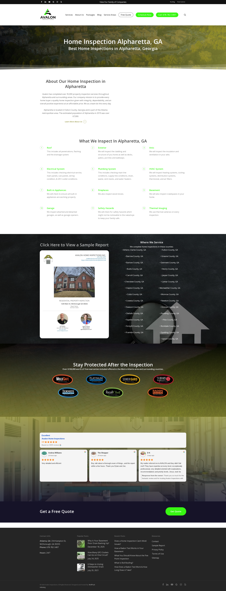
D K (148, 453)
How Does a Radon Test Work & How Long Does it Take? (130, 568)
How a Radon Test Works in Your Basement (129, 550)
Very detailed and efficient (51, 463)
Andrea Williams (55, 453)
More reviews (113, 484)
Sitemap (155, 558)
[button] (175, 511)
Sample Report (158, 545)
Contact (155, 541)
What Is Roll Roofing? (123, 562)
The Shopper (103, 453)
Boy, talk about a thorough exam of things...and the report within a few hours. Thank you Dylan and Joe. (113, 464)
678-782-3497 (49, 547)
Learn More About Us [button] (73, 122)
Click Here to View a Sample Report (74, 245)
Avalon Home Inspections (53, 439)
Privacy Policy (158, 549)
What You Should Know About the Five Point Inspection (131, 557)
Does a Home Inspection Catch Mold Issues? (130, 542)
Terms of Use (158, 553)
